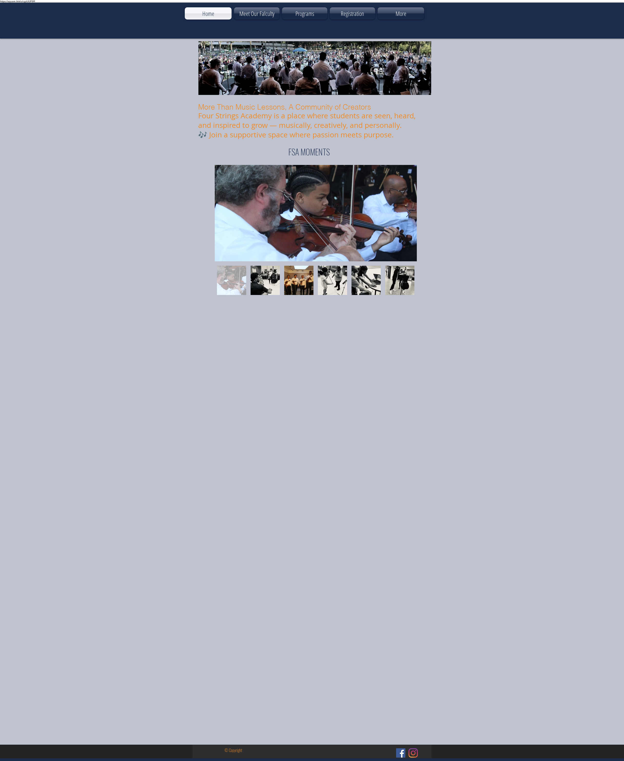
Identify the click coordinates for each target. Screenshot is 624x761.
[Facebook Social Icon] (400, 753)
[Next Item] (408, 213)
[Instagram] (413, 753)
